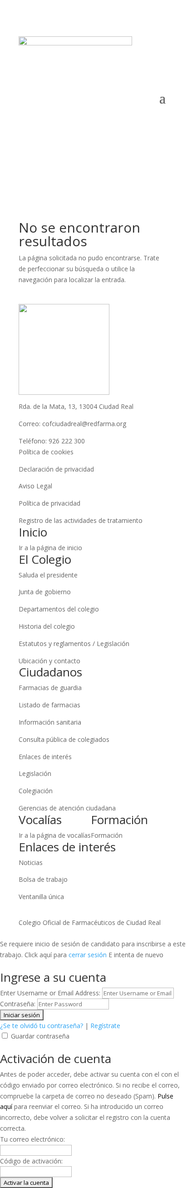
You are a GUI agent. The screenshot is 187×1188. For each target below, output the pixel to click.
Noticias (31, 862)
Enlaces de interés (45, 756)
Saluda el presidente (48, 575)
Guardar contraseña (40, 1036)
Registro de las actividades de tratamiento (81, 520)
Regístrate (105, 1025)
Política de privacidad (49, 503)
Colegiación (36, 790)
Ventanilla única (41, 896)
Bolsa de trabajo (43, 879)
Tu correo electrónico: (32, 1139)
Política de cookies (46, 451)
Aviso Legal (35, 486)
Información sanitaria (50, 722)
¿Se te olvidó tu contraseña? (41, 1025)
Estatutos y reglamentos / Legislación (74, 643)
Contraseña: (17, 1003)
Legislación (35, 773)
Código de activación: (31, 1161)
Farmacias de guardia (50, 687)
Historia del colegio (47, 626)
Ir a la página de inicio (50, 547)
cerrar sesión (88, 954)
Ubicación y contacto (49, 660)
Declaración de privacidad (56, 469)
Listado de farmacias (49, 705)
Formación (107, 835)
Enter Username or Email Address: (50, 993)
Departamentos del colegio (59, 609)
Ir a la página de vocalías (55, 835)
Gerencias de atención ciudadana (67, 808)
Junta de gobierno (45, 591)
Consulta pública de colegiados (64, 739)
